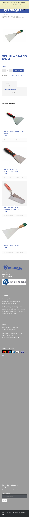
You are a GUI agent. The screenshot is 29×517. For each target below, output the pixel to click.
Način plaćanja (7, 276)
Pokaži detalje (20, 139)
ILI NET (3, 514)
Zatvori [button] (24, 7)
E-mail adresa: (6, 493)
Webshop (5, 14)
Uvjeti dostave (6, 274)
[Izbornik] (22, 9)
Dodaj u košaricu (18, 70)
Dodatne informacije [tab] (7, 84)
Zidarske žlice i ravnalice (17, 75)
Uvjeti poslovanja (7, 272)
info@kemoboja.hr (13, 337)
